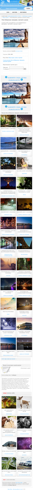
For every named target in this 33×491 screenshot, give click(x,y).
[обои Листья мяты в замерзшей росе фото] (9, 463)
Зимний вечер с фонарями (8, 212)
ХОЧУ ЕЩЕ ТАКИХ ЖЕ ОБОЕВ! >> (9, 359)
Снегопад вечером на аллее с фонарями (8, 332)
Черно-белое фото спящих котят (24, 430)
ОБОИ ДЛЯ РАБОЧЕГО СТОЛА (14, 16)
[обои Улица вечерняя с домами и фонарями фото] (8, 223)
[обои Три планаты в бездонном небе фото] (24, 443)
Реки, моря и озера (8, 355)
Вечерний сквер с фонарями (24, 212)
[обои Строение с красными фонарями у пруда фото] (24, 324)
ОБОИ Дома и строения (27, 16)
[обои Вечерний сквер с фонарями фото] (24, 204)
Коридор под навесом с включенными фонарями (8, 251)
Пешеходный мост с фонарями (8, 171)
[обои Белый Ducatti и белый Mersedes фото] (24, 463)
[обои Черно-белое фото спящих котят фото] (24, 422)
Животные (9, 414)
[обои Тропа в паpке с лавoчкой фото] (8, 121)
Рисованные (24, 254)
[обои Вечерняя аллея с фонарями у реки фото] (24, 304)
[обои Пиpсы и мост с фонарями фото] (24, 344)
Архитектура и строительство (8, 255)
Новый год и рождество (8, 196)
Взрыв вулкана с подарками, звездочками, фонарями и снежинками (8, 192)
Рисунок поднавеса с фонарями (24, 151)
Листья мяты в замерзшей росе (9, 472)
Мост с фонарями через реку (8, 352)
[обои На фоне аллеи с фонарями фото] (24, 163)
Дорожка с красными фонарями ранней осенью (24, 272)
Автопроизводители (24, 475)
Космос (24, 455)
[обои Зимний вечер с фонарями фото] (8, 204)
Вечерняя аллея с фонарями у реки (24, 312)
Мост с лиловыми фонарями (8, 292)
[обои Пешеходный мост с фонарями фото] (8, 163)
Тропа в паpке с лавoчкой (8, 128)
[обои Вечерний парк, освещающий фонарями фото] (24, 284)
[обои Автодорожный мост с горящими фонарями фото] (24, 243)
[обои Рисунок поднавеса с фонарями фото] (24, 143)
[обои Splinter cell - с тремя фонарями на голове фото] (24, 183)
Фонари (8, 275)
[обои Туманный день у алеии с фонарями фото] (8, 264)
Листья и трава (9, 475)
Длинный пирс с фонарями (8, 151)
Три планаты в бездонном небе (24, 452)
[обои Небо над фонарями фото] (8, 304)
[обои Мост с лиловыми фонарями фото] (8, 284)
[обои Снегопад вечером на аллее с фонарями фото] (8, 324)
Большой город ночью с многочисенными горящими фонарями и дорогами (24, 130)
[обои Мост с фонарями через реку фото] (8, 344)
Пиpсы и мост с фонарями (24, 351)
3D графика (24, 154)
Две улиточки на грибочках (9, 411)
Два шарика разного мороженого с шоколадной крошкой (9, 431)
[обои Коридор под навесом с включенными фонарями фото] (8, 243)
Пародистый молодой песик (24, 411)
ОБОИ (8, 12)
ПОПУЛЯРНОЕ (23, 12)
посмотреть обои (19, 51)
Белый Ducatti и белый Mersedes (24, 472)
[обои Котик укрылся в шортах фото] (9, 443)
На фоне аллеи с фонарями (24, 171)
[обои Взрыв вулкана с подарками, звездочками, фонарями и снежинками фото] (8, 183)
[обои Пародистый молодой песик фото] (24, 402)
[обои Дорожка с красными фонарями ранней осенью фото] (24, 264)
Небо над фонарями (8, 311)
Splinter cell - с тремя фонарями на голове (24, 191)
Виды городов (5, 17)
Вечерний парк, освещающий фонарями (24, 292)
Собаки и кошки (24, 414)
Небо (8, 314)
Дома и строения (18, 57)
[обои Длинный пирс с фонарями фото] (8, 143)
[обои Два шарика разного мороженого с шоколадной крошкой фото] (9, 422)
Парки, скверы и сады (8, 131)
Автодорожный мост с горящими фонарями (24, 251)
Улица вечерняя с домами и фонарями (8, 231)
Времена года (8, 214)
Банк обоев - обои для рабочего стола (15, 489)
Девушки (24, 173)
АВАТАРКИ (14, 12)
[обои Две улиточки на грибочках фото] (9, 402)
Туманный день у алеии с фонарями (8, 272)
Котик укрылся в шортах (9, 451)
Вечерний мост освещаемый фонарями (24, 231)
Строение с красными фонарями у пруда (24, 332)
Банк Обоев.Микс (19, 482)
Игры (24, 194)
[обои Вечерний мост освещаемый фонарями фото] (24, 223)
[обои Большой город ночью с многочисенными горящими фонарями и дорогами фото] (24, 121)
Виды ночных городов (8, 234)
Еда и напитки (9, 435)
